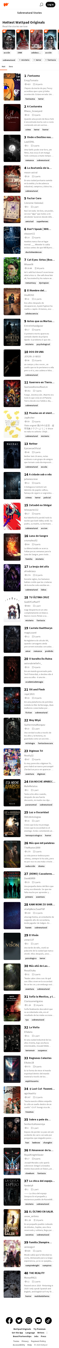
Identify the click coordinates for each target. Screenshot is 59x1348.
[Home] (20, 5)
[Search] (41, 4)
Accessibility (19, 1345)
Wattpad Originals (22, 1329)
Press (43, 1336)
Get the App (17, 1332)
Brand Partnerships (22, 1336)
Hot (3, 66)
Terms (16, 1341)
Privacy (25, 1341)
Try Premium (39, 1329)
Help (29, 1345)
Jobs (36, 1336)
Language (30, 1332)
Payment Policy (38, 1341)
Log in (51, 4)
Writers (40, 1332)
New (11, 66)
